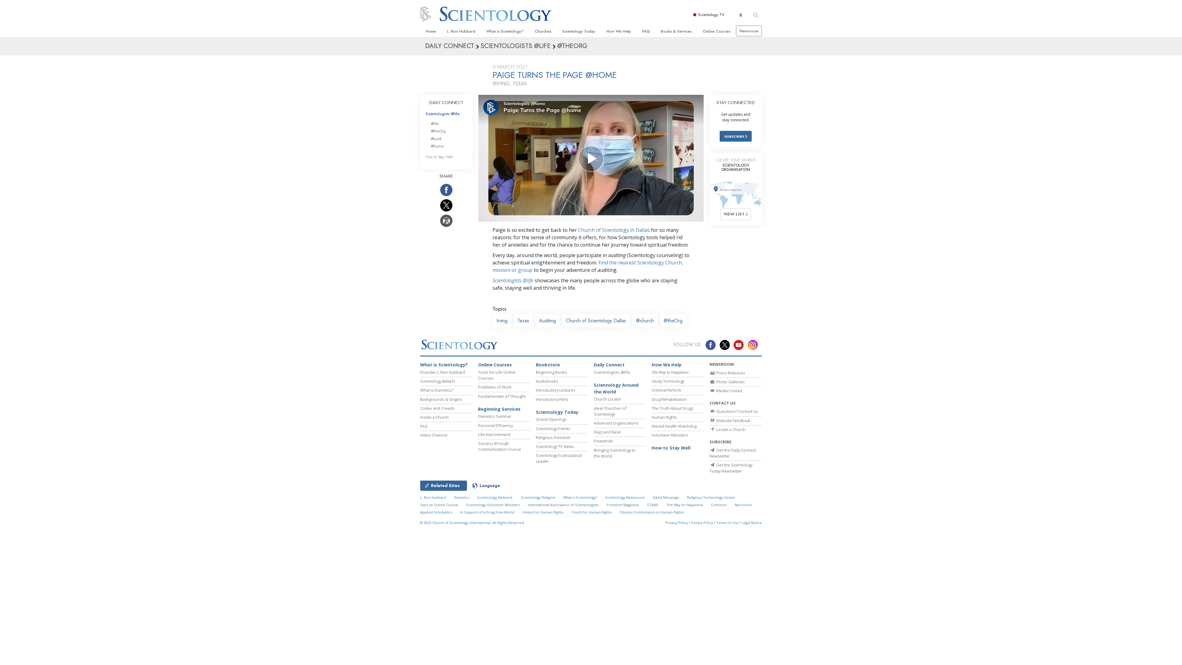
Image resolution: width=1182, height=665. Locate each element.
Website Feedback (732, 420)
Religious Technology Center (711, 497)
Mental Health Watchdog (674, 426)
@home (437, 146)
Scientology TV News (555, 446)
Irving (502, 320)
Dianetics (461, 497)
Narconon (743, 504)
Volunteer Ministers (670, 435)
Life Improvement (494, 434)
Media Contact (728, 390)
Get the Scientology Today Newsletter (731, 468)
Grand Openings (551, 419)
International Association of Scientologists (563, 504)
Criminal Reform (666, 390)
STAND (652, 504)
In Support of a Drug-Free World (487, 512)
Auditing (547, 320)
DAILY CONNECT (446, 102)
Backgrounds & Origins (441, 399)
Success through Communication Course (499, 446)
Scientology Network (495, 497)
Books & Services (676, 31)
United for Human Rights (542, 512)
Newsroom (748, 31)
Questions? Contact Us (736, 411)
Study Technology (668, 381)
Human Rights (664, 417)
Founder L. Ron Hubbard (442, 372)
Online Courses (716, 31)
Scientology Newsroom (625, 497)
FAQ (646, 31)
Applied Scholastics (436, 512)
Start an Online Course (439, 504)
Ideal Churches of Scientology (610, 411)
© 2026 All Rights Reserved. (472, 522)
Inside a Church (434, 417)
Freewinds (603, 441)
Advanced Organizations (616, 423)
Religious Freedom (553, 437)
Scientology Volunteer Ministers (493, 504)
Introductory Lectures (555, 390)
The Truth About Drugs (673, 408)
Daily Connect (609, 365)
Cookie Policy (702, 522)
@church (645, 320)
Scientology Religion (538, 497)
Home (431, 31)
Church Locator (607, 399)
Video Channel (433, 435)
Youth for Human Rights (592, 512)
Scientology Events (553, 428)
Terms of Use (727, 522)
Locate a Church (730, 429)
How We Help (618, 31)
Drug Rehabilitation (669, 399)
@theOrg (673, 320)
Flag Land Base (607, 432)
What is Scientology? (505, 31)
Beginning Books (551, 372)
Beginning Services (499, 409)
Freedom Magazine (623, 504)
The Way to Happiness (684, 504)
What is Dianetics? (436, 390)
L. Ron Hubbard (461, 31)
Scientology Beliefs (437, 381)
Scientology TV (711, 15)
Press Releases (730, 373)
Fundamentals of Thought (501, 396)
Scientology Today (578, 31)
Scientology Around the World (616, 388)
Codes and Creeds (437, 408)
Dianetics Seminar (494, 416)
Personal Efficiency (495, 425)
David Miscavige (666, 497)
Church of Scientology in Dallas (614, 230)
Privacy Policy (676, 522)
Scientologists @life (443, 114)
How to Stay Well (439, 157)
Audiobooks (547, 381)
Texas (523, 320)
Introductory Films (552, 399)
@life (435, 124)
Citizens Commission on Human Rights (652, 512)
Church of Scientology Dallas (596, 320)
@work (436, 139)
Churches (543, 31)
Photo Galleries (730, 382)
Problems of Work (495, 387)
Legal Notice (752, 522)
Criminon (719, 504)
